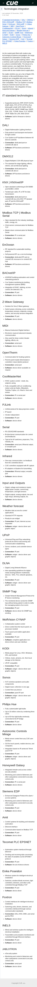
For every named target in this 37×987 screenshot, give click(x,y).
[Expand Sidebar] (1, 492)
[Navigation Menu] (4, 3)
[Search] (33, 3)
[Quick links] (17, 3)
